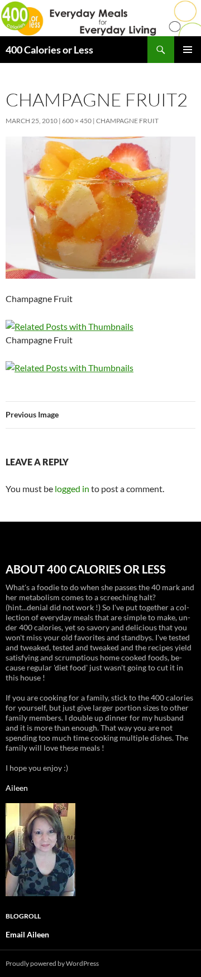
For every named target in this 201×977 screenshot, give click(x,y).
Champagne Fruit (127, 120)
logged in (72, 488)
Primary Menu (187, 49)
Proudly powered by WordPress (52, 963)
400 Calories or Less (49, 49)
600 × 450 (77, 120)
